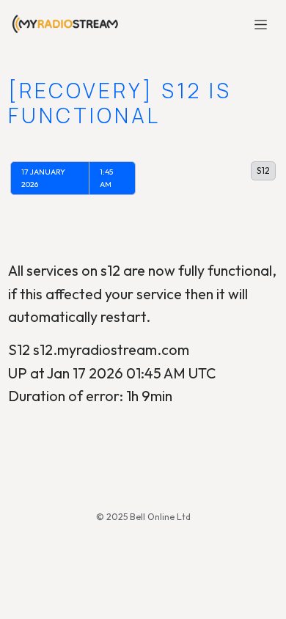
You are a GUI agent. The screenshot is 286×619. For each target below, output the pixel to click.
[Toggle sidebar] (261, 24)
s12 (263, 170)
